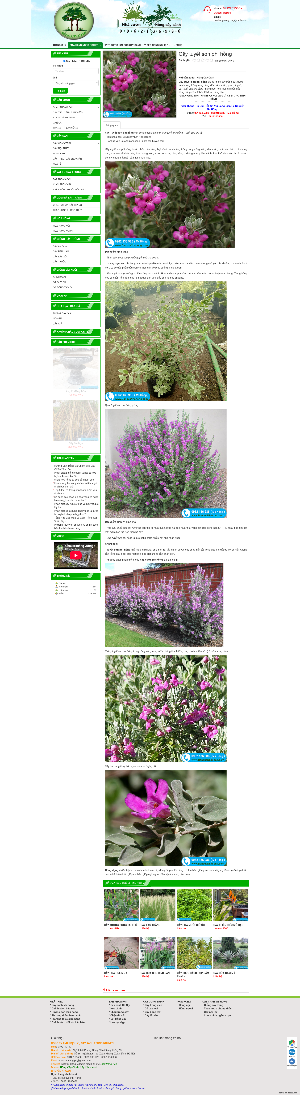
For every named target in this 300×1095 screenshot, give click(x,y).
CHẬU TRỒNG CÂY (63, 107)
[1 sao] (194, 60)
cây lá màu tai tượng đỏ (143, 766)
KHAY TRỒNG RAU (63, 184)
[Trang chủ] (74, 20)
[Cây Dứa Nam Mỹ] (230, 953)
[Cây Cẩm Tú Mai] (76, 368)
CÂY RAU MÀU (61, 251)
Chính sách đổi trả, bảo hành (69, 1022)
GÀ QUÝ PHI (59, 282)
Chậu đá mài (117, 1015)
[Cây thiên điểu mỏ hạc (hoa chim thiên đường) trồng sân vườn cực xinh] (230, 905)
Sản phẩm (71, 61)
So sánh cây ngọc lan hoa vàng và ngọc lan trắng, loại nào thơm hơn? (76, 498)
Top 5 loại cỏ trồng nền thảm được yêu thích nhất (75, 491)
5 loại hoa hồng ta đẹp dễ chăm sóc (74, 479)
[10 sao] (192, 60)
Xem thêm (57, 570)
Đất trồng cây (118, 1019)
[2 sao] (196, 60)
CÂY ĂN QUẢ (60, 246)
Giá (55, 77)
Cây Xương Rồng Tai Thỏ (120, 925)
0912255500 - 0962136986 (228, 10)
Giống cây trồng (213, 1005)
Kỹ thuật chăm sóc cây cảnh (123, 45)
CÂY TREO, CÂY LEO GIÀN (67, 158)
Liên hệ (177, 45)
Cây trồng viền (153, 1005)
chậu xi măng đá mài (88, 1064)
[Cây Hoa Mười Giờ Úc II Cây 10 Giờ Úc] (194, 905)
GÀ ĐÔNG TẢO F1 (62, 287)
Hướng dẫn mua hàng (65, 1012)
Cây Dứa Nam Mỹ (224, 973)
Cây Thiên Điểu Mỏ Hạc (228, 925)
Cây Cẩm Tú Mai (76, 391)
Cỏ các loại (151, 1008)
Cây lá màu (151, 1015)
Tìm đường (292, 1047)
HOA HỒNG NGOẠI (63, 230)
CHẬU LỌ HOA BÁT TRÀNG (67, 204)
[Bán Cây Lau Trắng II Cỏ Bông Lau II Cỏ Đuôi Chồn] (157, 905)
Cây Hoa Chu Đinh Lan (155, 973)
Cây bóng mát (153, 1012)
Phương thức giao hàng (66, 1019)
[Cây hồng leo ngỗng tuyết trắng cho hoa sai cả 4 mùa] (76, 420)
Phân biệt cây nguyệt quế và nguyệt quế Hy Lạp (76, 505)
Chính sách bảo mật (64, 1008)
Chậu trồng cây (119, 1012)
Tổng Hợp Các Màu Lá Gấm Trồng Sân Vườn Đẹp (76, 519)
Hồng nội (184, 1005)
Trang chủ (59, 45)
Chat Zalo (292, 1056)
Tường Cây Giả (62, 313)
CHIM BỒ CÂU (60, 277)
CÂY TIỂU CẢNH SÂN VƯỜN (68, 112)
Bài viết (85, 61)
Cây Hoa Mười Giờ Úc (191, 925)
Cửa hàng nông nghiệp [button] (84, 45)
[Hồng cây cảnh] (150, 17)
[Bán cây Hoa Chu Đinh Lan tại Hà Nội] (157, 953)
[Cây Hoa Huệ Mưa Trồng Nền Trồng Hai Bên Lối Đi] (121, 953)
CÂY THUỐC (59, 261)
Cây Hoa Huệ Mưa (115, 973)
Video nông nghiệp (156, 45)
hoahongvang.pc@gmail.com (230, 20)
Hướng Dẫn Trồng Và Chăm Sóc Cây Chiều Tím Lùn (74, 467)
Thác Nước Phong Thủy (67, 210)
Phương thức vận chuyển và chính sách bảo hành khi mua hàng (76, 526)
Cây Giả (57, 323)
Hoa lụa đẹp (117, 1022)
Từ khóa (58, 65)
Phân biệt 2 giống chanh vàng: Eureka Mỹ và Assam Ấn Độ (75, 474)
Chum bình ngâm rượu (217, 1015)
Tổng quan (112, 125)
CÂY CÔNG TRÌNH (62, 143)
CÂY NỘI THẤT (61, 148)
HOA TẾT (58, 163)
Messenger (292, 1066)
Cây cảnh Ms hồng (63, 1005)
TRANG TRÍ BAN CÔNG (65, 127)
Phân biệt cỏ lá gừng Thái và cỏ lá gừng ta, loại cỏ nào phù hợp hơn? (76, 512)
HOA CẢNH (59, 153)
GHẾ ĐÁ (57, 122)
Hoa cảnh (116, 1008)
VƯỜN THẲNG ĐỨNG (64, 117)
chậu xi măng (68, 1064)
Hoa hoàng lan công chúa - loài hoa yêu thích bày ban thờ (76, 484)
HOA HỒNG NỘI (61, 225)
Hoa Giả (57, 318)
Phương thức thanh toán (66, 1015)
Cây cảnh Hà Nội (120, 1005)
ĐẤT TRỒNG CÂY (62, 179)
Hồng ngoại (186, 1008)
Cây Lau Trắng (150, 925)
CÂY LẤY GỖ (59, 256)
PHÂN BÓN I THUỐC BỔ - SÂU (69, 189)
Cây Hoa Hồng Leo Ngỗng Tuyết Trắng (75, 443)
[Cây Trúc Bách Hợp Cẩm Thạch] (194, 953)
